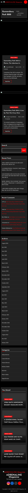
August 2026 (5, 243)
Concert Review (6, 358)
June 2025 (4, 299)
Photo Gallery (14, 57)
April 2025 (4, 306)
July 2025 (4, 295)
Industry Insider (14, 107)
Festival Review (6, 362)
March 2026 (5, 263)
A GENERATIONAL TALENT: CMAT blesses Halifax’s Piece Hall (13, 169)
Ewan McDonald (9, 67)
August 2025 (5, 291)
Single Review (5, 378)
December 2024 (6, 322)
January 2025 (5, 318)
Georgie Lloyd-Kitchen (11, 116)
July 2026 (4, 247)
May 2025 (4, 303)
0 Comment (7, 118)
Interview (4, 370)
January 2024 (5, 342)
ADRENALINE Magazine (14, 476)
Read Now (7, 81)
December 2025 (6, 275)
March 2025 (5, 310)
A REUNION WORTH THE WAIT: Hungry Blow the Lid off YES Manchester (13, 189)
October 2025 (5, 283)
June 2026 (4, 251)
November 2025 (6, 279)
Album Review (5, 354)
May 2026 (4, 255)
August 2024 (5, 334)
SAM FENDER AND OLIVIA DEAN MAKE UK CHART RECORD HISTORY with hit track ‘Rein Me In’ (14, 175)
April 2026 (4, 259)
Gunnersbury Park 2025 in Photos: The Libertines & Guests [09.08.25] (12, 63)
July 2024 (4, 338)
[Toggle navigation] (1, 2)
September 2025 (6, 287)
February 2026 (5, 267)
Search (4, 145)
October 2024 (5, 330)
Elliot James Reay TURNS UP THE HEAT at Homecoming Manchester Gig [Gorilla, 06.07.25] (13, 204)
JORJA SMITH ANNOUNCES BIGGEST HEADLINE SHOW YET (12, 163)
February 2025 (5, 314)
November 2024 (6, 326)
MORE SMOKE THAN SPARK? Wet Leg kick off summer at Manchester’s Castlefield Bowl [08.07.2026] (14, 183)
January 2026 (5, 271)
